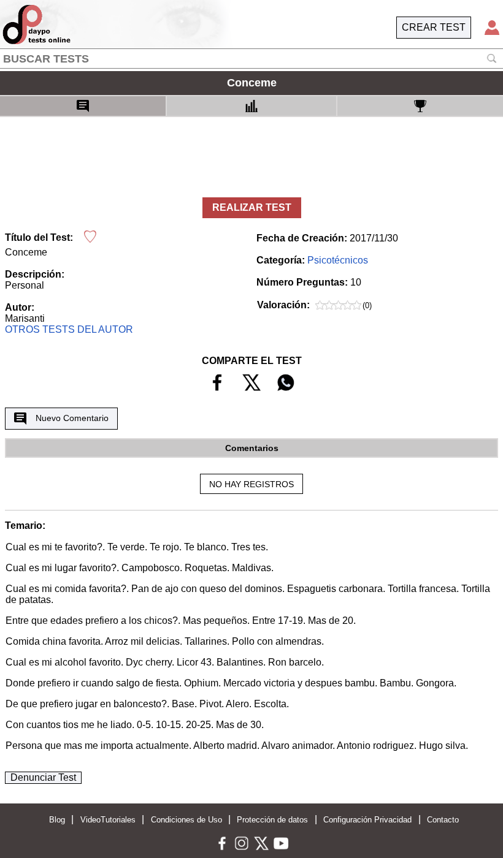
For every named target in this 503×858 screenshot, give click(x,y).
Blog (57, 819)
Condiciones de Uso (186, 819)
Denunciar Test (43, 777)
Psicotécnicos (337, 260)
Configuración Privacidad (367, 819)
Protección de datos (272, 819)
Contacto (443, 819)
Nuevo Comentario (72, 418)
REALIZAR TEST (251, 207)
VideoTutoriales (108, 819)
